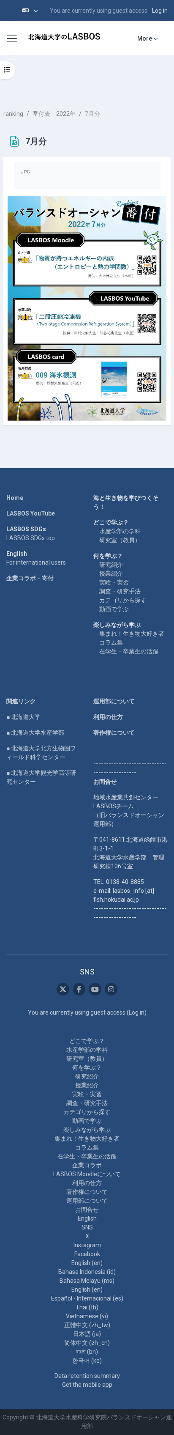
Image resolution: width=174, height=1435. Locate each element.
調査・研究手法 (120, 591)
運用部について (114, 701)
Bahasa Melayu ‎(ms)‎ (87, 1280)
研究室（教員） (120, 540)
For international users (36, 562)
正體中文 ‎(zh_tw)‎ (87, 1325)
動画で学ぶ (114, 609)
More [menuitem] (144, 38)
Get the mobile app (87, 1384)
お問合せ (87, 1209)
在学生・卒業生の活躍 (128, 651)
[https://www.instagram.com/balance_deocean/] (111, 989)
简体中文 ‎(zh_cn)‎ (87, 1342)
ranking (13, 113)
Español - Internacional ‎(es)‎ (87, 1298)
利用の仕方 (108, 716)
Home (14, 497)
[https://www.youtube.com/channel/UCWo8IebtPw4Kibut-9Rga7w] (95, 989)
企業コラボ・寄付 (30, 578)
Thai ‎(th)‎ (87, 1307)
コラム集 (111, 642)
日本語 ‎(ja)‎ (87, 1334)
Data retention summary (87, 1375)
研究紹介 (111, 564)
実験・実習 (114, 582)
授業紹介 (111, 573)
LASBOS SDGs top (30, 538)
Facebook (87, 1254)
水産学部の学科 (120, 531)
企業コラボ (87, 1165)
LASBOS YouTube (30, 513)
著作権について (114, 732)
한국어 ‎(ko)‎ (87, 1360)
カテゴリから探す (123, 600)
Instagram (87, 1245)
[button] (30, 11)
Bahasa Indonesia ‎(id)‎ (87, 1271)
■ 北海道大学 (23, 716)
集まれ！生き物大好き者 (131, 633)
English (87, 1218)
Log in (160, 10)
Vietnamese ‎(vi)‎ (87, 1316)
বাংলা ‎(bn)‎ (87, 1351)
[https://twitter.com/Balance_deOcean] (63, 989)
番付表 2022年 (54, 113)
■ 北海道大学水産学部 (35, 732)
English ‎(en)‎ (87, 1262)
